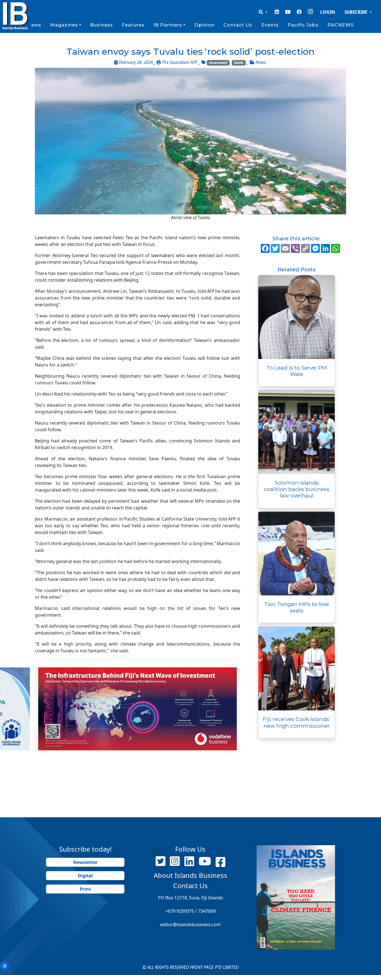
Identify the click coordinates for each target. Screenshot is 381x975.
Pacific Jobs (303, 25)
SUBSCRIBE (356, 12)
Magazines (64, 25)
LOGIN (327, 12)
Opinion (204, 25)
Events (270, 25)
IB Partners (167, 25)
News (34, 25)
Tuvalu (238, 63)
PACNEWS (340, 25)
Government (218, 63)
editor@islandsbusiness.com (190, 924)
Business (101, 25)
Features (133, 25)
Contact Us (237, 25)
